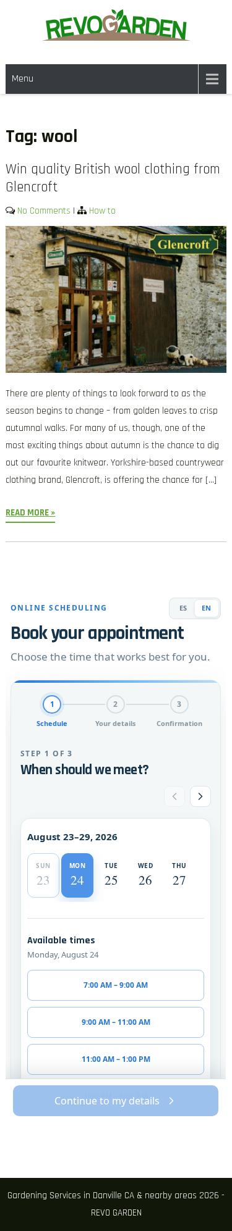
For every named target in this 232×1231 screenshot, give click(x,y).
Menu (22, 78)
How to (102, 211)
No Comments (44, 211)
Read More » (30, 513)
